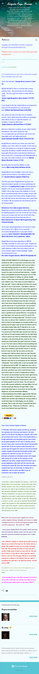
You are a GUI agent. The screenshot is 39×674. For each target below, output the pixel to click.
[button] (36, 40)
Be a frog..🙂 (7, 627)
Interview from (5, 67)
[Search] (36, 4)
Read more (33, 616)
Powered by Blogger (21, 666)
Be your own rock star (9, 609)
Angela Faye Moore (19, 4)
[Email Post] (7, 591)
